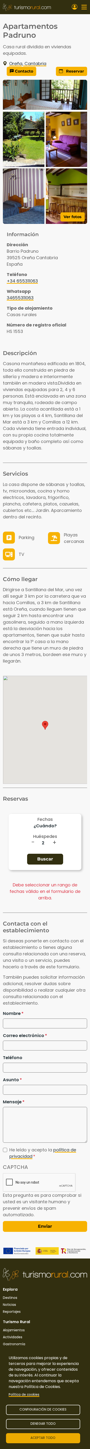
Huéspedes (45, 836)
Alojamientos (14, 1330)
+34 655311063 (22, 281)
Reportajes (12, 1311)
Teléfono (12, 1058)
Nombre (12, 1013)
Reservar (74, 71)
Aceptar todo (42, 1438)
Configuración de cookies (42, 1409)
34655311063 (20, 298)
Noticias (9, 1304)
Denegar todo (43, 1423)
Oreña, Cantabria (27, 64)
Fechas (45, 819)
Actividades (12, 1337)
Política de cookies (24, 1394)
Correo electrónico (23, 1035)
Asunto (11, 1080)
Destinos (10, 1297)
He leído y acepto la (42, 1153)
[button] (45, 725)
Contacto (23, 71)
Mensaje (12, 1102)
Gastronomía (14, 1344)
